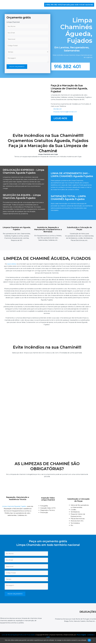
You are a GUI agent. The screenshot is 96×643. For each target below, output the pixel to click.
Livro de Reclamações (9, 635)
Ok (89, 640)
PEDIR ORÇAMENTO (16, 66)
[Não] (94, 640)
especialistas (11, 264)
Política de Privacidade (27, 635)
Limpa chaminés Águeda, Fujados (14, 506)
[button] (69, 5)
